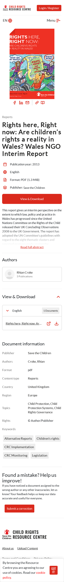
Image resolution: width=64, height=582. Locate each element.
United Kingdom (38, 386)
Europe (32, 395)
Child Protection (38, 403)
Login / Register (49, 8)
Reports (33, 378)
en (5, 20)
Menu (51, 20)
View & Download (32, 199)
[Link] (37, 102)
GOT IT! (53, 570)
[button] (27, 548)
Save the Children (39, 353)
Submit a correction (19, 508)
